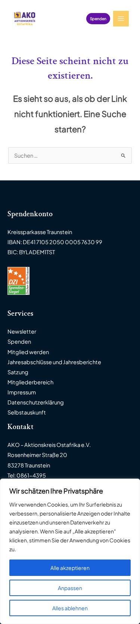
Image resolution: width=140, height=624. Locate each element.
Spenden (19, 341)
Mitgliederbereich (30, 382)
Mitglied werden (28, 352)
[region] (70, 551)
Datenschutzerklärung (35, 402)
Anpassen (70, 587)
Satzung (17, 372)
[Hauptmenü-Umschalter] (121, 18)
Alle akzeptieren (70, 567)
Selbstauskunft (26, 412)
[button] (98, 18)
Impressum (21, 392)
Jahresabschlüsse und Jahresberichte (54, 362)
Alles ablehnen (70, 608)
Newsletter (21, 331)
